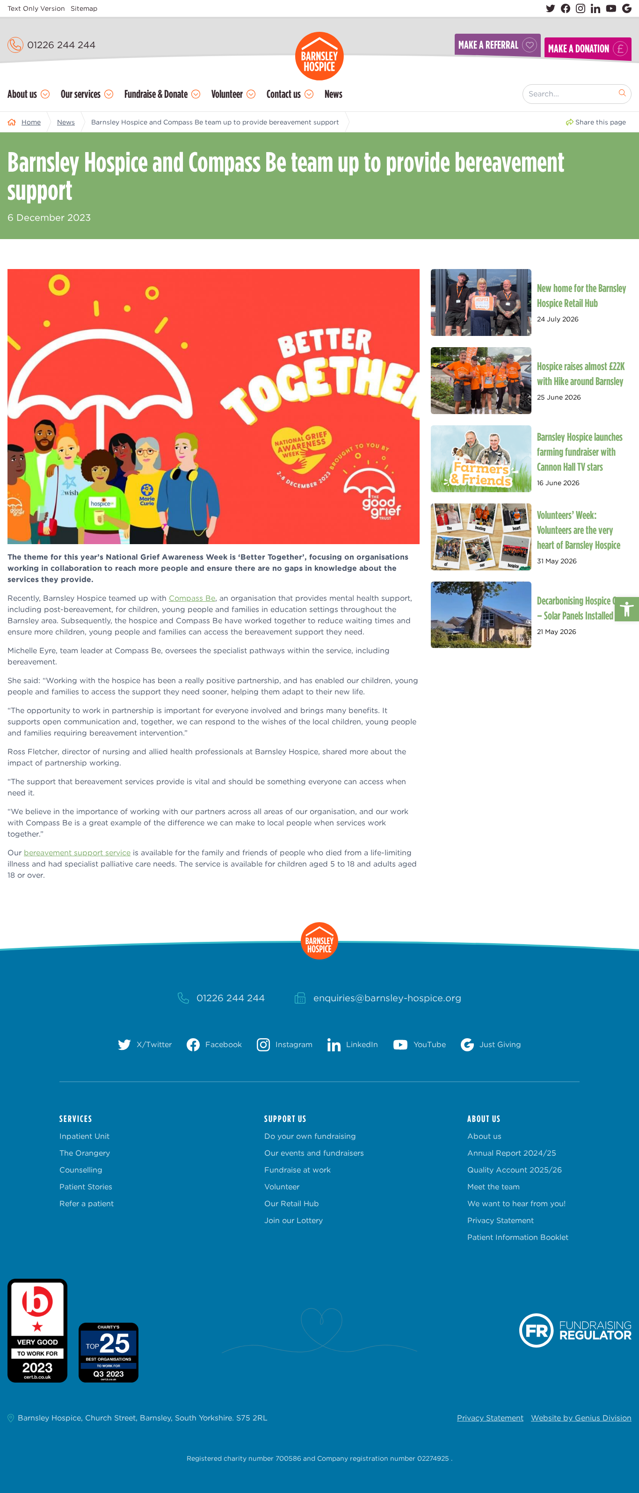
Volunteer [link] (227, 94)
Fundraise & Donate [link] (156, 94)
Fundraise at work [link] (297, 1169)
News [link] (333, 94)
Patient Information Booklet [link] (517, 1237)
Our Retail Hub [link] (291, 1203)
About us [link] (22, 94)
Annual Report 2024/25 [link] (511, 1153)
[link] (627, 609)
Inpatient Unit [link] (84, 1136)
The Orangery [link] (84, 1153)
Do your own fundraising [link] (310, 1136)
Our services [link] (81, 94)
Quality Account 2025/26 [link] (514, 1169)
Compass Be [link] (192, 598)
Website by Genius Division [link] (581, 1417)
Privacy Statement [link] (500, 1220)
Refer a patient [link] (86, 1203)
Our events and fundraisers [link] (314, 1153)
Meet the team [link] (493, 1186)
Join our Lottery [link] (293, 1220)
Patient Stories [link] (85, 1186)
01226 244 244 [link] (61, 45)
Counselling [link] (80, 1169)
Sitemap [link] (84, 8)
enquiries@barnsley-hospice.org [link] (387, 998)
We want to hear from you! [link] (516, 1203)
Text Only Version (36, 8)
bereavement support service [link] (77, 852)
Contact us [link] (284, 94)
